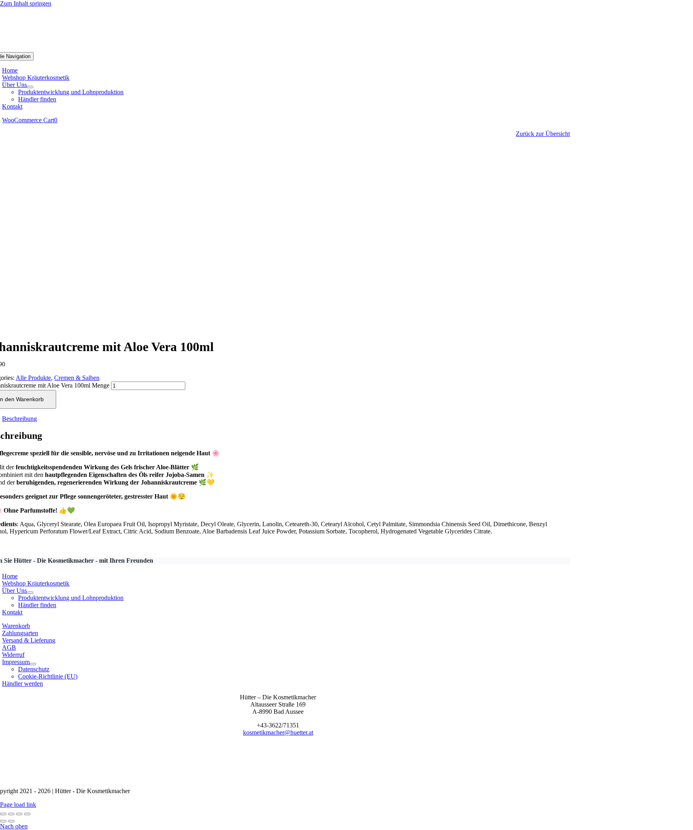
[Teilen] (19, 814)
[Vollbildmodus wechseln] (11, 814)
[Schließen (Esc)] (27, 814)
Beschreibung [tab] (19, 418)
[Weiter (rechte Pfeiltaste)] (11, 821)
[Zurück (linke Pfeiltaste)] (3, 821)
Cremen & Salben (76, 377)
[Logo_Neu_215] (347, 48)
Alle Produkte (33, 377)
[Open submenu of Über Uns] (30, 87)
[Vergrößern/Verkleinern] (3, 814)
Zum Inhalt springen (25, 3)
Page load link (18, 804)
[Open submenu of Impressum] (33, 664)
